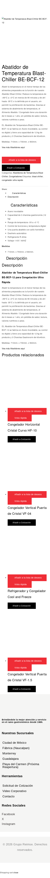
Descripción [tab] (16, 258)
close (15, 872)
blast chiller (37, 176)
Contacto (8, 796)
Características (19, 193)
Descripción (13, 196)
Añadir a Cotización (16, 167)
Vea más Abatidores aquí (13, 147)
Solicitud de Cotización (17, 785)
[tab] (28, 193)
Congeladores (15, 176)
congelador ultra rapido (12, 180)
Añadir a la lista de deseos (22, 160)
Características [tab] (24, 205)
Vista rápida (20, 418)
